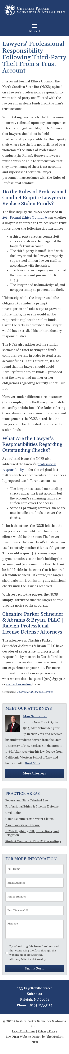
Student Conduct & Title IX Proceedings (33, 841)
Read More (32, 763)
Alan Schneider (35, 716)
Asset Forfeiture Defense (22, 825)
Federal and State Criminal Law (26, 800)
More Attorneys (34, 773)
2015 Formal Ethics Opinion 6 (24, 218)
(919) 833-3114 (40, 1005)
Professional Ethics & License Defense (31, 806)
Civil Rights (13, 813)
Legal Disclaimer (23, 1031)
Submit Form (34, 968)
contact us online (19, 684)
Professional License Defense (35, 692)
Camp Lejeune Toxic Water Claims (29, 819)
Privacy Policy (47, 1031)
